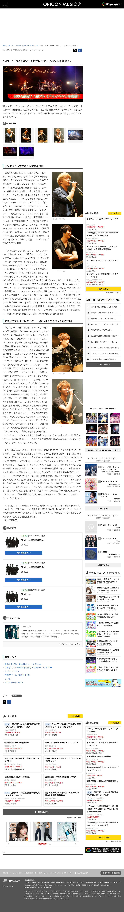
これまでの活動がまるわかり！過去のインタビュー (28, 667)
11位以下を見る (104, 364)
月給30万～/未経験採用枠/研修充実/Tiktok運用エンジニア (102, 793)
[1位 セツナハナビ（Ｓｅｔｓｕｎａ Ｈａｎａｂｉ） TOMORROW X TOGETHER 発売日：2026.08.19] (102, 476)
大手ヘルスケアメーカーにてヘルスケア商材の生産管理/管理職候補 (102, 248)
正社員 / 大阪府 (61, 747)
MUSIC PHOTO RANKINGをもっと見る (103, 450)
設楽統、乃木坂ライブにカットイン (104, 313)
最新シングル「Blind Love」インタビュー (24, 664)
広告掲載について (30, 873)
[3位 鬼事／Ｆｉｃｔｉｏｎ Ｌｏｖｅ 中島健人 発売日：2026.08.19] (102, 503)
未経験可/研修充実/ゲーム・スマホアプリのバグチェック (102, 768)
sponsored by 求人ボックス (75, 817)
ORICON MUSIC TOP (31, 45)
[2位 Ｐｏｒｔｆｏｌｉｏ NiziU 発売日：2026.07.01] (102, 546)
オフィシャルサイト (14, 682)
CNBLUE (26, 626)
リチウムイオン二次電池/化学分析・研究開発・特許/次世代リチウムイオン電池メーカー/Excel (102, 809)
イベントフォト (12, 671)
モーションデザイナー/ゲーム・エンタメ (102, 261)
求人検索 (76, 716)
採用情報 (107, 873)
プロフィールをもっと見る (70, 644)
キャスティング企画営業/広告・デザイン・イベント (102, 275)
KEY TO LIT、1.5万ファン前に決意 (104, 324)
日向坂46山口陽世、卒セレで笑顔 (104, 307)
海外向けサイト (69, 873)
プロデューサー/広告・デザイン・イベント (102, 220)
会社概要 (5, 873)
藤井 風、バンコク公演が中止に (103, 318)
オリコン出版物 (16, 873)
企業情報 (117, 873)
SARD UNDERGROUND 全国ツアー (105, 336)
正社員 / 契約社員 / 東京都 (21, 763)
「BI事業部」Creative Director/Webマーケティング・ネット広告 (102, 234)
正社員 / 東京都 (63, 729)
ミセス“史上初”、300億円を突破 (103, 359)
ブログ (8, 679)
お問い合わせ (43, 873)
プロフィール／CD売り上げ (17, 675)
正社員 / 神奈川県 (22, 729)
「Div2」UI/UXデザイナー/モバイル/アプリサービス (102, 730)
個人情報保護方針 (82, 873)
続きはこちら (44, 812)
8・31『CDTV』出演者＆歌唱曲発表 (105, 348)
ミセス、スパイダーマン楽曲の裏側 (104, 353)
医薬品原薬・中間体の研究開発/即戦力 (102, 781)
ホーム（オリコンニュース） (12, 45)
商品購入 (24, 553)
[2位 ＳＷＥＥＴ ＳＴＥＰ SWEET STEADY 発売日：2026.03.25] (102, 489)
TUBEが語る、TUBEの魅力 (101, 330)
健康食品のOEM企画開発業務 (99, 756)
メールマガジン (56, 873)
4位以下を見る (103, 509)
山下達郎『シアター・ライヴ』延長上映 (106, 342)
